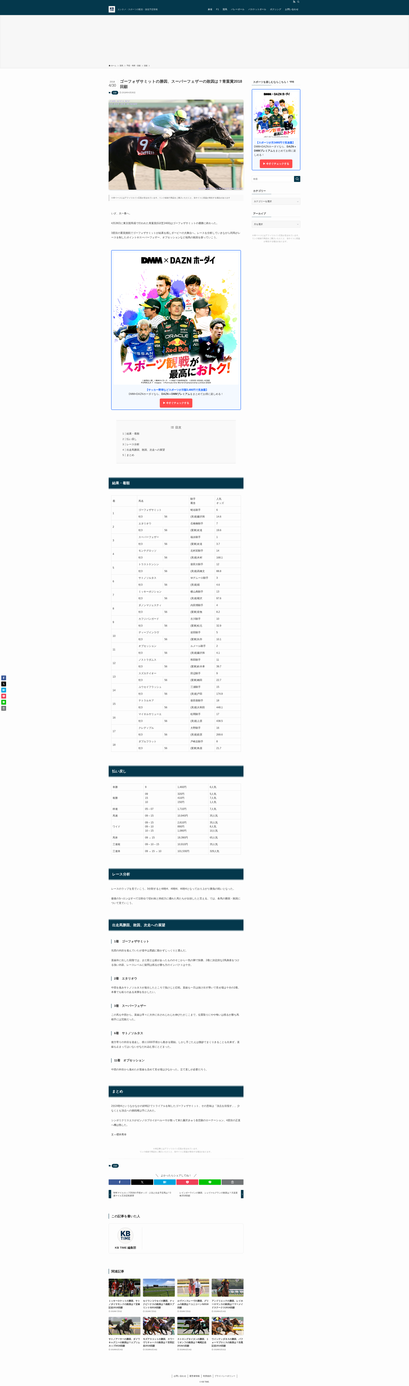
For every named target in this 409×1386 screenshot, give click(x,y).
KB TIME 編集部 (125, 1247)
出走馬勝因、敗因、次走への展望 (146, 449)
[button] (120, 1182)
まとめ (130, 455)
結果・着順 (133, 433)
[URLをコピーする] (232, 1182)
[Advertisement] (204, 40)
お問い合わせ (180, 1376)
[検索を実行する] (297, 179)
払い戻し (132, 439)
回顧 (115, 93)
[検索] (298, 2)
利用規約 (207, 1376)
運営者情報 (194, 1376)
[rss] (294, 2)
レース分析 (133, 444)
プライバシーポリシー (225, 1376)
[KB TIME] (112, 9)
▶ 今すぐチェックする (176, 403)
